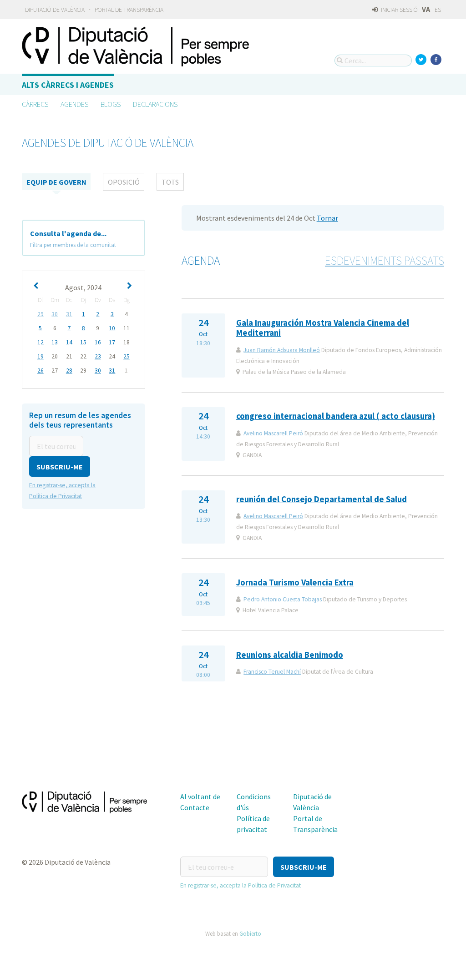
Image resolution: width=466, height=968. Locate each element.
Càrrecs (35, 104)
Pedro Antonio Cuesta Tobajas (282, 599)
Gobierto (250, 933)
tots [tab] (170, 182)
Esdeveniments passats (384, 260)
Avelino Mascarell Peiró (273, 433)
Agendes (74, 104)
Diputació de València (55, 10)
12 (40, 342)
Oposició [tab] (124, 182)
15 (83, 342)
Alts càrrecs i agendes (68, 85)
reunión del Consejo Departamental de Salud (321, 499)
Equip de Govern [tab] (56, 182)
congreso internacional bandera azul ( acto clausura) (335, 416)
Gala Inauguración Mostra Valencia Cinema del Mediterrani (322, 328)
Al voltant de (200, 796)
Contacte (194, 807)
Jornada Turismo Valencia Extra (295, 582)
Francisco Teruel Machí (272, 672)
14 (69, 342)
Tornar (327, 217)
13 (54, 342)
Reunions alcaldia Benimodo (289, 655)
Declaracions (155, 104)
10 (112, 328)
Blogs (111, 104)
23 (98, 356)
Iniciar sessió (399, 10)
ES (438, 10)
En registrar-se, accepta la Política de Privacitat (240, 885)
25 (126, 356)
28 (69, 370)
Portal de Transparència (129, 10)
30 (54, 314)
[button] (59, 466)
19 (40, 356)
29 (40, 314)
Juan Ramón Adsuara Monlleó (281, 350)
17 (112, 342)
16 (98, 342)
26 (40, 370)
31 (69, 314)
